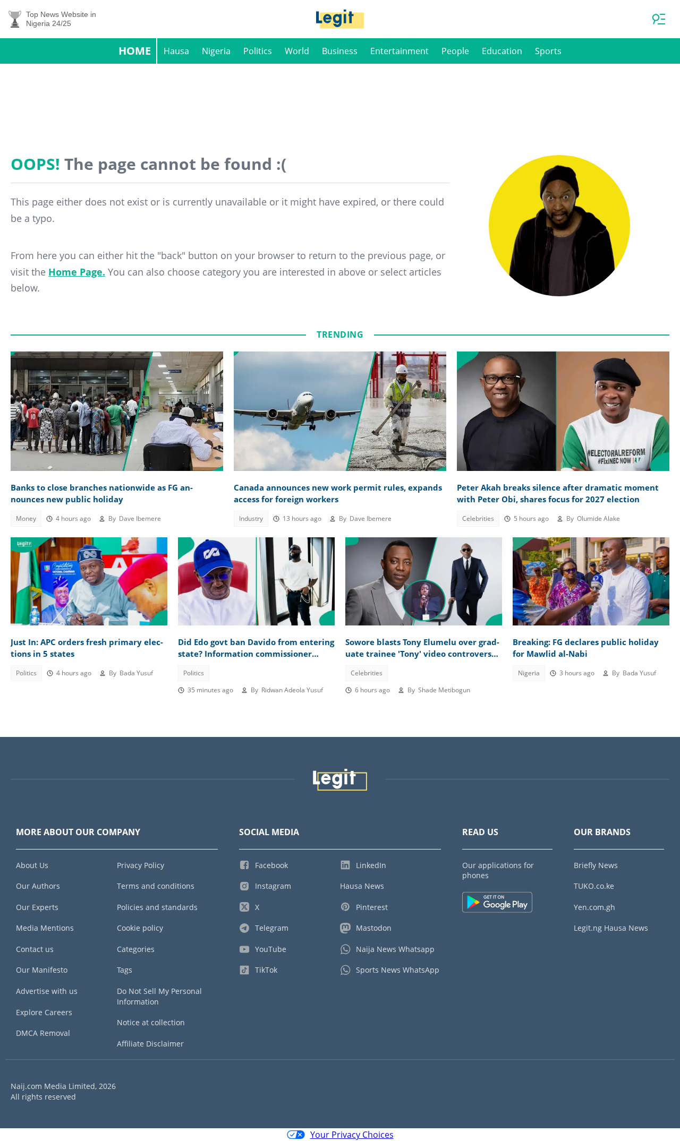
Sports (548, 51)
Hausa (176, 51)
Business (340, 51)
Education (502, 51)
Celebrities (478, 518)
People (455, 51)
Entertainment (399, 51)
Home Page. (76, 271)
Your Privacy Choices (352, 1134)
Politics (257, 51)
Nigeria (216, 51)
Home (134, 51)
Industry (251, 518)
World (297, 51)
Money (26, 518)
